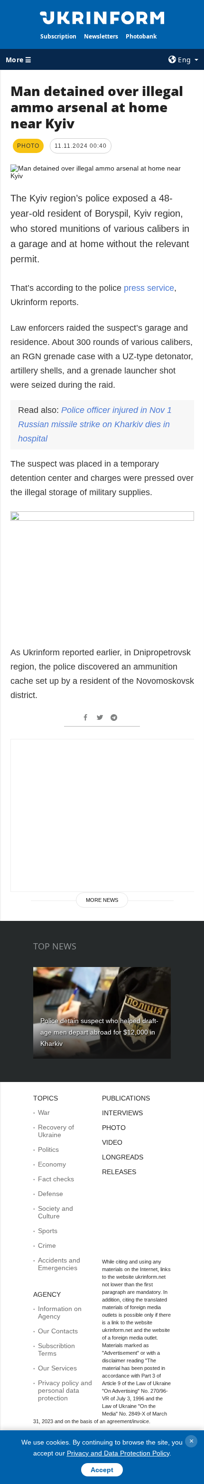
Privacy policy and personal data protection (65, 1390)
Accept (102, 1470)
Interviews (122, 1113)
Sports (47, 1231)
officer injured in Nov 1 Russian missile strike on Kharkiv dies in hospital (95, 424)
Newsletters (101, 36)
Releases (119, 1172)
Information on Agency (60, 1312)
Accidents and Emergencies (59, 1264)
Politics (48, 1149)
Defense (50, 1193)
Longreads (122, 1157)
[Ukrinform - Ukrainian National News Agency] (102, 17)
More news (102, 900)
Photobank (141, 36)
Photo (114, 1127)
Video (112, 1142)
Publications (126, 1098)
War (44, 1112)
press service (149, 288)
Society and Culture (55, 1212)
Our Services (57, 1368)
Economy (52, 1164)
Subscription (58, 36)
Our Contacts (58, 1331)
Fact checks (56, 1179)
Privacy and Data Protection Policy (118, 1453)
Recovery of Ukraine (56, 1131)
